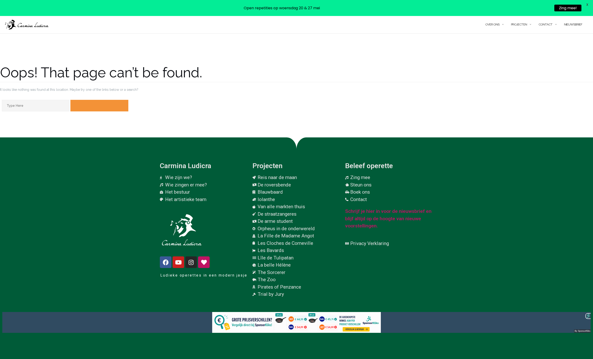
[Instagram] (191, 262)
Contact (545, 24)
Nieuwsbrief (573, 24)
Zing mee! (568, 8)
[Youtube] (178, 262)
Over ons (492, 24)
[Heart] (204, 262)
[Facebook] (165, 262)
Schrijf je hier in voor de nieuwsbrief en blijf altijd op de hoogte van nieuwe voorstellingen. (388, 218)
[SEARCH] (99, 105)
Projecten (519, 24)
